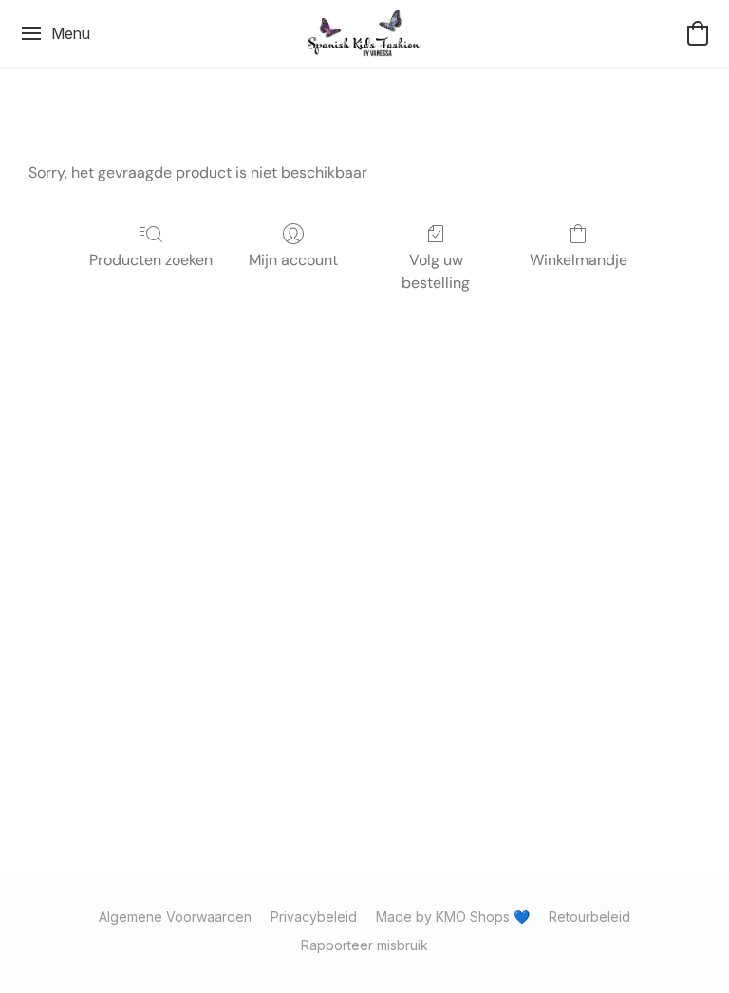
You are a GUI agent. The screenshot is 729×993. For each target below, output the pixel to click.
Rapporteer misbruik (364, 945)
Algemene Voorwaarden (175, 916)
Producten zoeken (151, 260)
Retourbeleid (589, 916)
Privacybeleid (314, 916)
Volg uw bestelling (436, 271)
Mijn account (293, 260)
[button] (365, 33)
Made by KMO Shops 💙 (453, 916)
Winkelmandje (578, 260)
